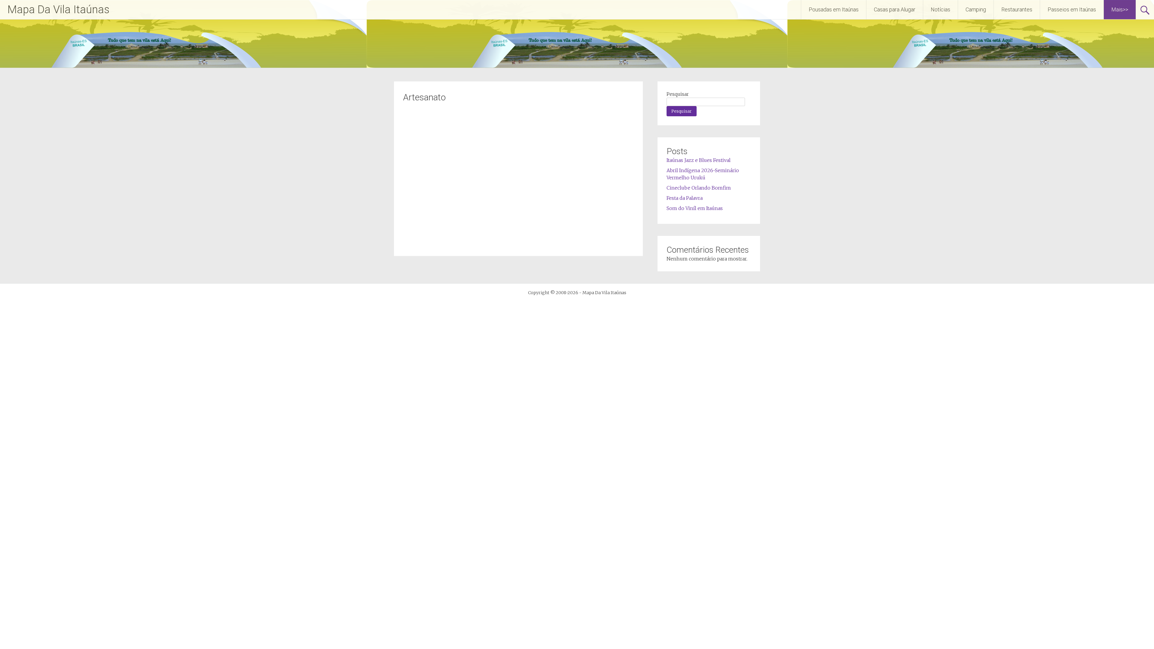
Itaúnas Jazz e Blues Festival (699, 160)
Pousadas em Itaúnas (834, 9)
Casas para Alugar (894, 9)
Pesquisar (678, 94)
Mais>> (1119, 9)
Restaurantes (1016, 9)
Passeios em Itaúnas (1072, 9)
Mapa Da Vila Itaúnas (58, 9)
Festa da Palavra (685, 198)
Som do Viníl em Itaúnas (695, 208)
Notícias (940, 9)
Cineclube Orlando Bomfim (699, 188)
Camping (976, 9)
